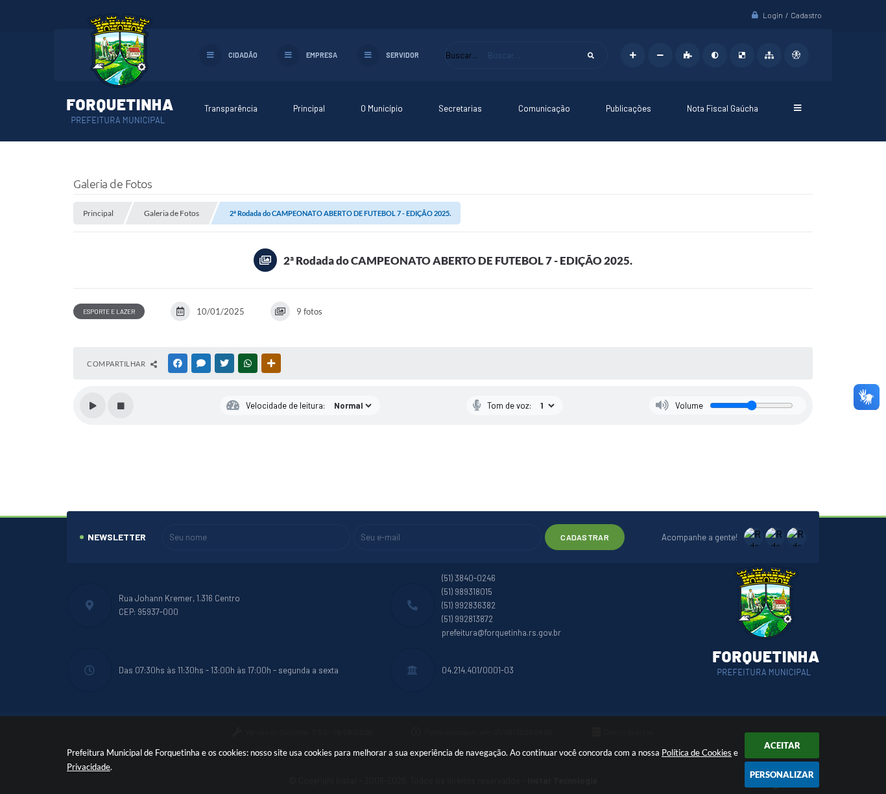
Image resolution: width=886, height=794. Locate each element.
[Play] (93, 405)
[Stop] (121, 405)
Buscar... (462, 55)
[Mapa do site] (769, 55)
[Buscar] (591, 55)
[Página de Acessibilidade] (796, 55)
